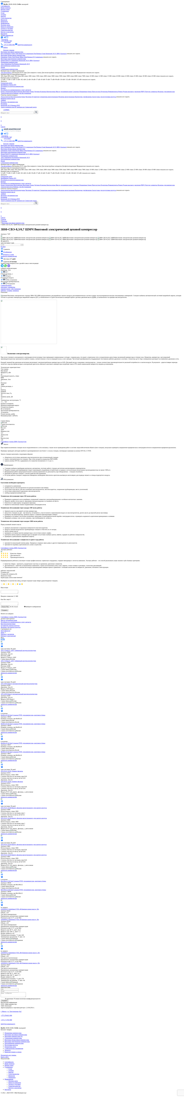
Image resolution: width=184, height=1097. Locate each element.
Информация (5, 23)
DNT (18, 105)
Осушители (36, 97)
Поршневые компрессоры (9, 62)
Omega (11, 84)
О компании (5, 11)
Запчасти (8, 1050)
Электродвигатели (7, 93)
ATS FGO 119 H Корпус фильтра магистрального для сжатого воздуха (24, 844)
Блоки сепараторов (7, 91)
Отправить (5, 1000)
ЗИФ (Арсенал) (61, 53)
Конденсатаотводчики (18, 97)
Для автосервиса (6, 72)
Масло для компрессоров (64, 91)
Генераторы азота (6, 83)
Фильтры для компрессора (166, 91)
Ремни (120, 91)
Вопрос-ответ (5, 9)
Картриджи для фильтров (83, 97)
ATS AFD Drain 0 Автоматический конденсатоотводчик (19, 684)
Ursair (44, 53)
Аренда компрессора (8, 107)
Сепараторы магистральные (49, 97)
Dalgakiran (7, 53)
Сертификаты (5, 6)
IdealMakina (5, 84)
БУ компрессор (20, 107)
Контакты (4, 33)
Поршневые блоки (85, 91)
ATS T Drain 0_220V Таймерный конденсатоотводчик (18, 650)
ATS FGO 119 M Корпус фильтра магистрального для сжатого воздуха (24, 808)
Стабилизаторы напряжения (14, 1048)
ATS (14, 84)
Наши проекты (6, 8)
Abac (2, 64)
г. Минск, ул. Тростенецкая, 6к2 (11, 1011)
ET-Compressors (28, 53)
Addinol (3, 100)
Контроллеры (51, 91)
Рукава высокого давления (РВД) (134, 91)
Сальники (75, 91)
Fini (35, 53)
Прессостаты (96, 91)
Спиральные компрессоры (9, 69)
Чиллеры (28, 97)
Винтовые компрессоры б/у (14, 1036)
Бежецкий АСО (51, 53)
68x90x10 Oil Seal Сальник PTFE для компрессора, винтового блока (23, 743)
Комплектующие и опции (13, 1052)
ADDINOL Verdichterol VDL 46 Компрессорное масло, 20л (20, 909)
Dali (17, 53)
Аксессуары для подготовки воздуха (104, 97)
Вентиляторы (18, 91)
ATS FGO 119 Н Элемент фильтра (12, 771)
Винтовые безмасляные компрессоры (13, 55)
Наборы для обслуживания (22, 93)
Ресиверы (4, 103)
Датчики (37, 91)
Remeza (39, 53)
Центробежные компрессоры (10, 65)
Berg (2, 53)
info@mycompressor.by (8, 1024)
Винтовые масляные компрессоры (12, 52)
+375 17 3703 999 (6, 1020)
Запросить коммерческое (9, 256)
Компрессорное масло (8, 98)
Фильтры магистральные (66, 97)
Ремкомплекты (113, 91)
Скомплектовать (6, 285)
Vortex (13, 53)
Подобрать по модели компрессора (12, 86)
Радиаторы (104, 91)
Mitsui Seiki (23, 57)
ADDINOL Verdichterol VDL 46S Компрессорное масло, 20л (20, 953)
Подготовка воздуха (11, 1045)
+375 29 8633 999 (6, 1015)
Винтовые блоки (28, 91)
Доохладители (6, 97)
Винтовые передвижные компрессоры (13, 59)
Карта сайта (5, 1057)
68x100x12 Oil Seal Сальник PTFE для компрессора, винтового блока (23, 881)
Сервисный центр (31, 107)
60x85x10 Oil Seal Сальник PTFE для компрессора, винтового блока (23, 715)
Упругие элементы (151, 91)
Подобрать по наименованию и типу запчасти (16, 90)
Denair (21, 53)
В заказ (3, 246)
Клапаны (43, 91)
